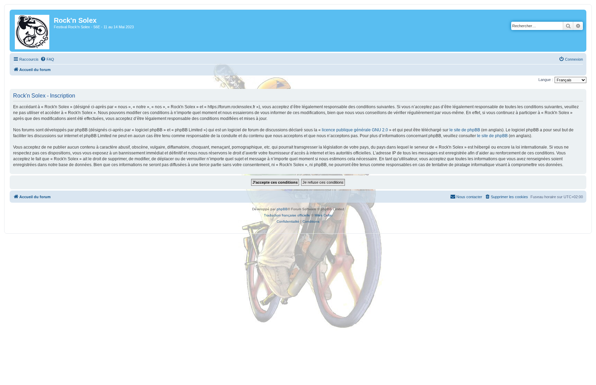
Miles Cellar (323, 215)
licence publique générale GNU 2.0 (355, 130)
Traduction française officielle (287, 215)
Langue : (545, 80)
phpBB (282, 209)
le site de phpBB (464, 130)
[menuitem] (47, 59)
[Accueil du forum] (32, 30)
